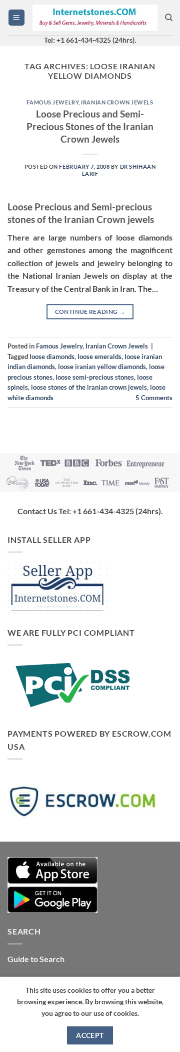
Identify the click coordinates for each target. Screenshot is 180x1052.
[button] (16, 18)
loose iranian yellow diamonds (102, 367)
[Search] (168, 17)
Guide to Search (36, 959)
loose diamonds (52, 357)
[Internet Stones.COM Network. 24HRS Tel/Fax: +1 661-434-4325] (95, 18)
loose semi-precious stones (95, 377)
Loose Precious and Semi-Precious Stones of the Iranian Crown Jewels (90, 126)
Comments (154, 398)
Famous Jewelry (52, 102)
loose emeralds (100, 357)
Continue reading (90, 311)
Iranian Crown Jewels (117, 102)
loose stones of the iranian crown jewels (89, 387)
